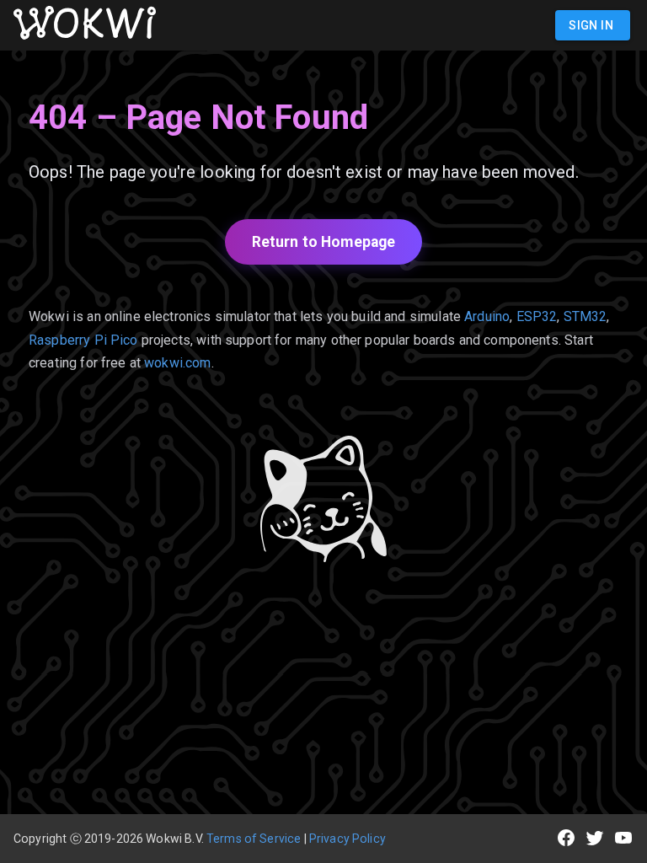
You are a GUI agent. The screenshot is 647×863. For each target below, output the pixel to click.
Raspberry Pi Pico (83, 340)
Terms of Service (253, 838)
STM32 (585, 316)
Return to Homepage (324, 241)
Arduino (487, 316)
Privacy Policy (347, 838)
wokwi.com (177, 363)
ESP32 (537, 316)
